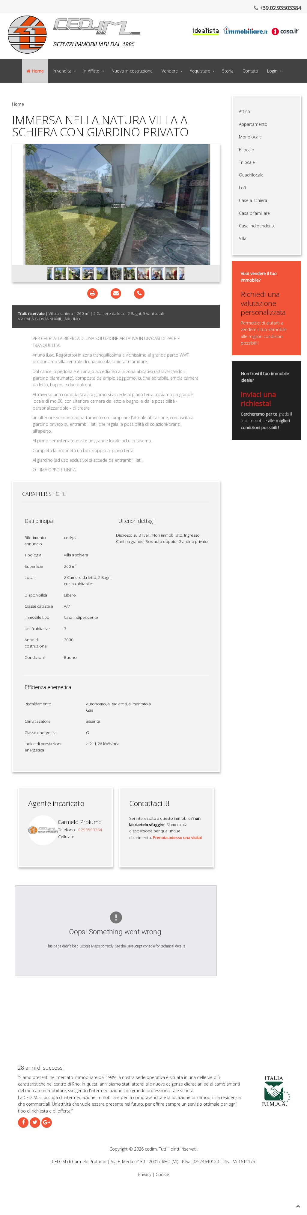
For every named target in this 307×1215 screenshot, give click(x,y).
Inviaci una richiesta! (258, 398)
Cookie (162, 1174)
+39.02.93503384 (279, 7)
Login (272, 71)
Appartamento (253, 124)
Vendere (170, 71)
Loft (242, 188)
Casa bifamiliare (254, 213)
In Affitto (91, 71)
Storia (228, 71)
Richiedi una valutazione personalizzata (263, 303)
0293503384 (90, 829)
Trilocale (247, 162)
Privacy (144, 1174)
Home (37, 71)
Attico (244, 111)
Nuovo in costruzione (132, 71)
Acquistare (200, 71)
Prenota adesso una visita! (177, 837)
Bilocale (246, 150)
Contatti (250, 71)
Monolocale (250, 137)
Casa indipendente (257, 226)
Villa (242, 238)
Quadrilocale (251, 175)
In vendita (62, 71)
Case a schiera (253, 200)
